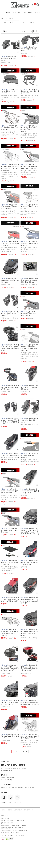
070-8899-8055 (15, 764)
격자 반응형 (34, 31)
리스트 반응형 (37, 31)
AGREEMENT (18, 810)
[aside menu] (2, 5)
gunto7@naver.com (6, 770)
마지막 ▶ (27, 751)
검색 (37, 4)
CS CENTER (5, 761)
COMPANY (9, 810)
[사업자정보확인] (22, 825)
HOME (3, 810)
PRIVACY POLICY (28, 810)
